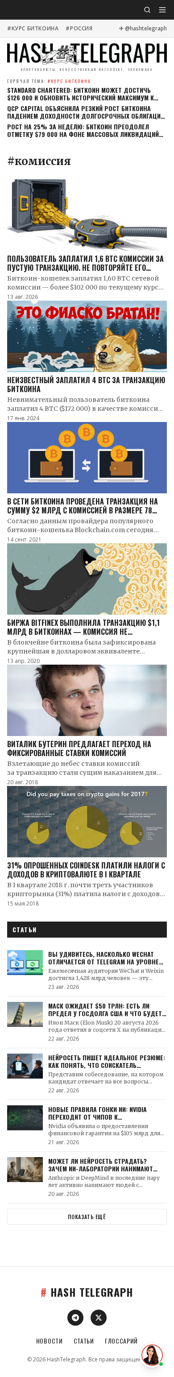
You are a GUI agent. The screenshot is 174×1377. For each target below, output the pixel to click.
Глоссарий (121, 1340)
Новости (49, 1340)
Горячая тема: (49, 81)
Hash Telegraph (87, 1292)
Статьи (84, 1340)
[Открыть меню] (162, 9)
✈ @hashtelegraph (143, 28)
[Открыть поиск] (147, 9)
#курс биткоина (32, 28)
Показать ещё (87, 1216)
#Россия (79, 28)
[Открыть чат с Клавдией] (152, 1355)
